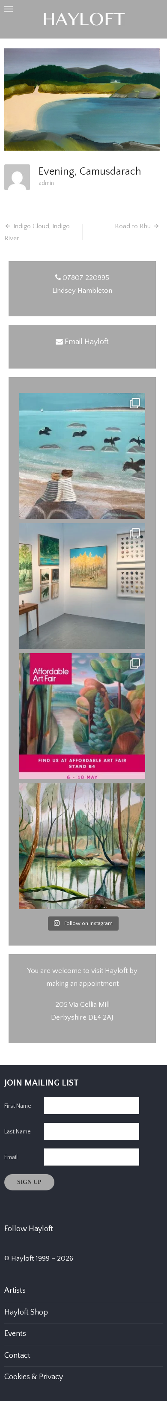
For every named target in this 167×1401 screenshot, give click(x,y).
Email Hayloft (87, 342)
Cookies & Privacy (33, 1377)
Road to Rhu (133, 226)
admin (46, 183)
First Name (17, 1106)
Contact (17, 1355)
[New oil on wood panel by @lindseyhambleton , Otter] (82, 846)
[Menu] (8, 8)
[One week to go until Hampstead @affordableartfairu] (82, 716)
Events (15, 1334)
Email (11, 1157)
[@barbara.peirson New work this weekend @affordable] (82, 456)
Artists (15, 1290)
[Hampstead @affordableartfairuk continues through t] (82, 586)
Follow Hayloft (28, 1229)
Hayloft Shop (26, 1312)
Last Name (17, 1131)
